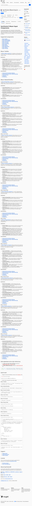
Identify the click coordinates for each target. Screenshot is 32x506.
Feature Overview (5, 102)
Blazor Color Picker (5, 41)
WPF (8, 476)
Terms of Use (11, 501)
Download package (26, 27)
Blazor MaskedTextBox (6, 39)
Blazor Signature (5, 45)
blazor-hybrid (27, 63)
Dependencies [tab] (14, 21)
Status (12, 488)
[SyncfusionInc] (25, 40)
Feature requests (5, 455)
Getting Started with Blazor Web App (8, 73)
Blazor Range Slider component (7, 191)
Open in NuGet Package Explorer (28, 30)
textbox (26, 47)
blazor (26, 44)
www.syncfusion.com (9, 478)
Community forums (5, 454)
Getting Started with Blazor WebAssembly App (10, 101)
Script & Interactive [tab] (3, 16)
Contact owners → (26, 38)
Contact (2, 488)
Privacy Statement (25, 501)
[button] (21, 17)
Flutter (4, 474)
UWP (9, 474)
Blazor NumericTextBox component (8, 107)
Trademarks (3, 502)
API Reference (4, 76)
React (2, 472)
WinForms (5, 476)
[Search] (30, 5)
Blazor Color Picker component (7, 135)
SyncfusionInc (28, 40)
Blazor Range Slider (5, 43)
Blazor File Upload (5, 42)
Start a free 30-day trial (6, 464)
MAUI (7, 474)
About (8, 501)
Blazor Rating (4, 44)
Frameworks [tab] (8, 21)
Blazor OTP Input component (7, 335)
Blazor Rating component (6, 219)
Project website (27, 23)
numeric (26, 48)
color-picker (26, 52)
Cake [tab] (13, 16)
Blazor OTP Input (5, 48)
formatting (26, 59)
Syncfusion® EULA (13, 461)
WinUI (11, 476)
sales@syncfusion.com (4, 480)
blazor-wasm (27, 60)
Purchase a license (5, 463)
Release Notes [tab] (8, 23)
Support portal (4, 453)
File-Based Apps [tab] (9, 16)
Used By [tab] (19, 21)
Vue (4, 472)
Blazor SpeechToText (5, 46)
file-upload (26, 51)
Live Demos (4, 75)
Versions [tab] (3, 23)
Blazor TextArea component (6, 306)
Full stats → (25, 10)
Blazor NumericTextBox (6, 40)
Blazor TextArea (5, 47)
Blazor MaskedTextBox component (8, 81)
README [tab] (3, 21)
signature (26, 55)
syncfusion (26, 43)
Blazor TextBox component (6, 53)
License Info (27, 25)
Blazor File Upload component (7, 163)
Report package (27, 34)
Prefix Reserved (4, 11)
